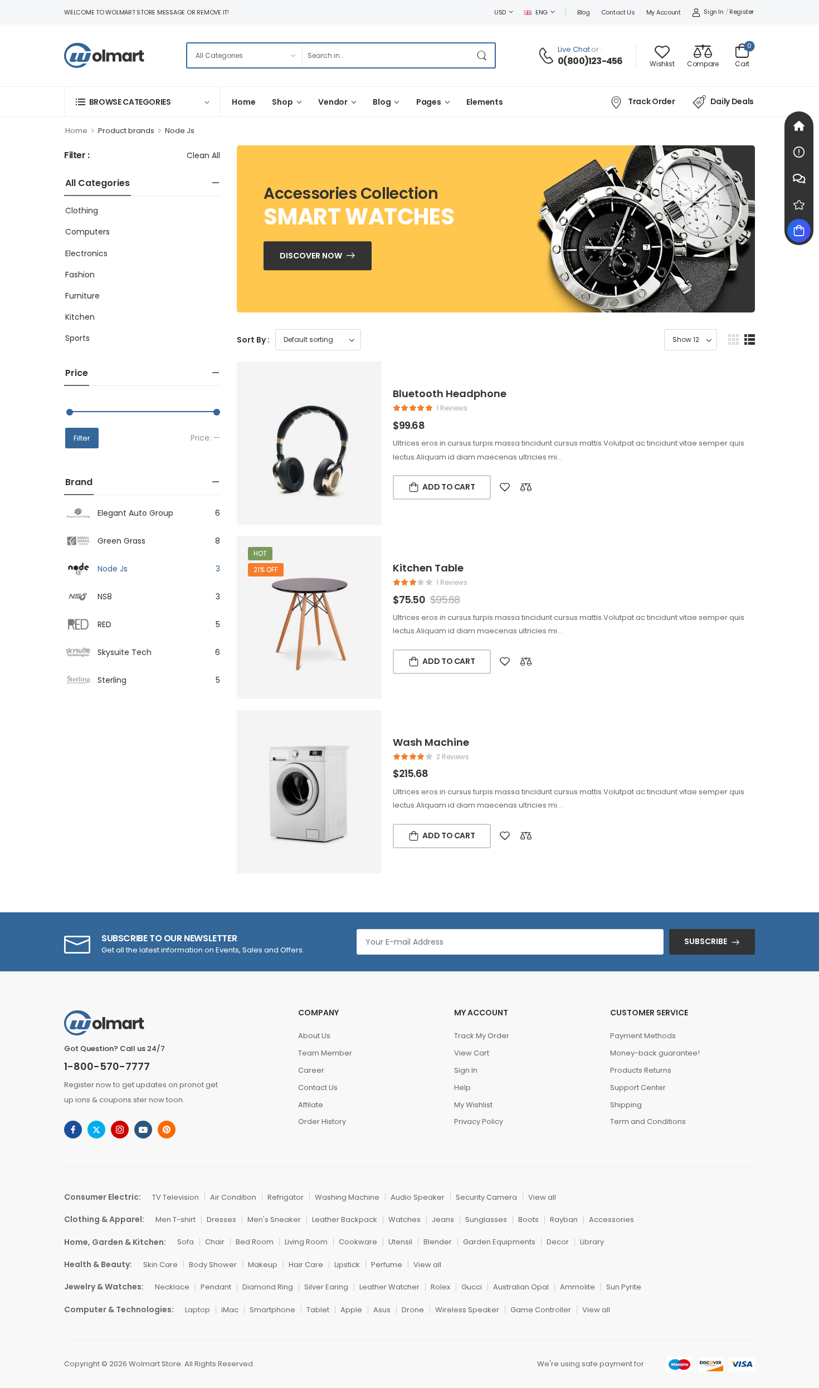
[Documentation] (799, 152)
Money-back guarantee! (655, 1053)
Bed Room (255, 1242)
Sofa (185, 1242)
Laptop (197, 1309)
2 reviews (452, 756)
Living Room (306, 1242)
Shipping (626, 1104)
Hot (260, 553)
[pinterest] (167, 1129)
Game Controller (540, 1309)
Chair (215, 1242)
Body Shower (213, 1264)
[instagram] (120, 1129)
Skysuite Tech (125, 652)
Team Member (325, 1053)
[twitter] (96, 1129)
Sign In (465, 1070)
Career (311, 1070)
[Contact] (548, 55)
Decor (558, 1242)
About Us (314, 1035)
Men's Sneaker (274, 1219)
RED (104, 624)
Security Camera (486, 1197)
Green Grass (121, 540)
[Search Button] (483, 55)
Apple (351, 1309)
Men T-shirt (175, 1219)
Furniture (82, 296)
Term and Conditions (648, 1121)
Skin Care (160, 1264)
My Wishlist (473, 1104)
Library (592, 1242)
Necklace (172, 1287)
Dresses (221, 1219)
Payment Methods (643, 1035)
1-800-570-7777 (107, 1066)
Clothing (81, 211)
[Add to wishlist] (504, 487)
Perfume (386, 1264)
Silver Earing (326, 1287)
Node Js (113, 568)
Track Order (651, 101)
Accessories (611, 1219)
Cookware (358, 1242)
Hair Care (306, 1264)
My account (663, 12)
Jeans (443, 1219)
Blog (583, 12)
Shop (282, 101)
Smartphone (272, 1309)
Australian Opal (521, 1287)
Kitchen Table (428, 568)
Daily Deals (732, 101)
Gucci (471, 1287)
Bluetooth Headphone (449, 393)
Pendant (216, 1287)
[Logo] (104, 55)
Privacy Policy (478, 1121)
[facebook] (73, 1129)
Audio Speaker (418, 1197)
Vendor (333, 101)
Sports (77, 338)
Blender (437, 1242)
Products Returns (640, 1070)
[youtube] (143, 1129)
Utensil (400, 1242)
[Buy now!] (799, 230)
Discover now (311, 255)
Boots (528, 1219)
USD (500, 12)
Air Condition (233, 1197)
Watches (404, 1219)
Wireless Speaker (467, 1309)
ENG (541, 12)
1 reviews (451, 408)
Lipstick (347, 1264)
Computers (87, 232)
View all (542, 1197)
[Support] (799, 178)
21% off (266, 569)
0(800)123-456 (590, 61)
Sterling (112, 680)
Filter (82, 438)
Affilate (310, 1104)
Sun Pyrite (623, 1287)
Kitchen (80, 317)
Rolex (440, 1287)
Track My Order (481, 1035)
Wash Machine (431, 742)
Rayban (564, 1219)
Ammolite (577, 1287)
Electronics (86, 253)
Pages (428, 101)
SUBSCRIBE (705, 941)
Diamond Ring (267, 1287)
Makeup (262, 1264)
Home (243, 101)
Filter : (77, 156)
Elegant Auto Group (135, 513)
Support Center (638, 1087)
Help (462, 1087)
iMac (229, 1309)
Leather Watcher (389, 1287)
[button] (733, 339)
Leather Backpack (344, 1219)
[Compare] (526, 487)
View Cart (471, 1053)
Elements (484, 101)
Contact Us (618, 12)
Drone (413, 1309)
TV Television (175, 1197)
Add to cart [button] (448, 486)
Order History (322, 1121)
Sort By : (253, 339)
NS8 (105, 596)
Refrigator (285, 1197)
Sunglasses (486, 1219)
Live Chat (574, 49)
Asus (382, 1309)
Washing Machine (347, 1197)
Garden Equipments (499, 1242)
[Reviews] (799, 204)
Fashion (80, 275)
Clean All (203, 155)
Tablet (317, 1309)
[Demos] (799, 126)
